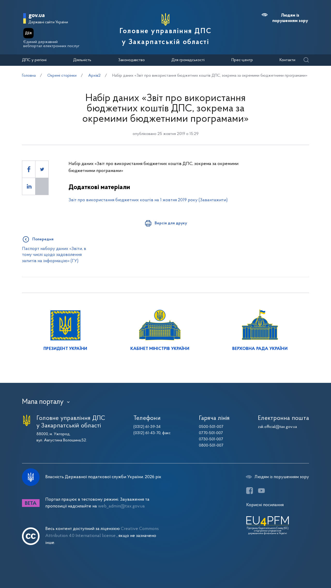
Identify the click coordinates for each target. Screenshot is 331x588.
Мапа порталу (43, 402)
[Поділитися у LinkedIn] (28, 186)
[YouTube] (261, 490)
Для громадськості (188, 60)
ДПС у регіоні (34, 60)
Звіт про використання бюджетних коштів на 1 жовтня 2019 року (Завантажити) (148, 200)
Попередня (43, 239)
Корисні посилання (265, 505)
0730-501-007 (211, 439)
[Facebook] (249, 490)
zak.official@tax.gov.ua (277, 427)
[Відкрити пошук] (306, 60)
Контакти (287, 60)
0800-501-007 (211, 445)
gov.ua (36, 16)
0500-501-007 (211, 427)
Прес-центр (242, 60)
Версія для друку (171, 223)
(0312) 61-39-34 (147, 427)
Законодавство (131, 60)
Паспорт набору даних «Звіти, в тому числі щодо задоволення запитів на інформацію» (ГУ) (54, 255)
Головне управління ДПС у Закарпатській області (165, 37)
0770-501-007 (211, 433)
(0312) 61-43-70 (146, 433)
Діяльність (82, 60)
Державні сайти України (48, 22)
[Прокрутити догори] (305, 567)
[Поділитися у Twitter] (41, 169)
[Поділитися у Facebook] (28, 169)
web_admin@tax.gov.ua (121, 506)
